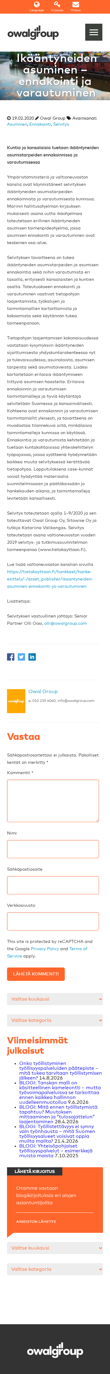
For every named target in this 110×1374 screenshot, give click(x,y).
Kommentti (20, 773)
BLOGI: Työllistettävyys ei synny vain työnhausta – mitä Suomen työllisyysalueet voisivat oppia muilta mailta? (57, 1134)
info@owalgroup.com (75, 701)
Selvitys (61, 124)
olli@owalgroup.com (65, 623)
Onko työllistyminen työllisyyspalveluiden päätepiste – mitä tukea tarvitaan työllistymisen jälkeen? (60, 1070)
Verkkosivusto (21, 905)
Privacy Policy (45, 949)
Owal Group (43, 691)
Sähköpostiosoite (24, 869)
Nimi (12, 833)
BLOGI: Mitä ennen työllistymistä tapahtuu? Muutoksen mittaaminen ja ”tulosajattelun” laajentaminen (58, 1114)
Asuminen (17, 124)
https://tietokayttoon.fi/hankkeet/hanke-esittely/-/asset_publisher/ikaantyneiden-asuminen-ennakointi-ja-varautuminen (50, 579)
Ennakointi (40, 124)
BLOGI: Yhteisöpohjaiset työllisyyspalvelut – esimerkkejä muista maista (56, 1151)
